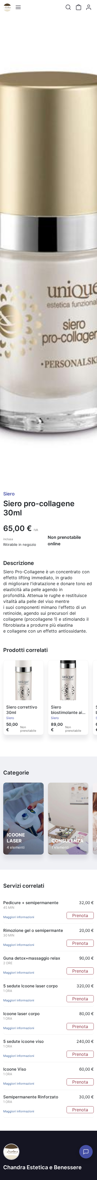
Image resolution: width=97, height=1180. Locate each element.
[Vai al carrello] (78, 7)
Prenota (80, 915)
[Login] (89, 7)
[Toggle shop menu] (18, 7)
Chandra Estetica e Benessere (42, 1167)
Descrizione (18, 563)
